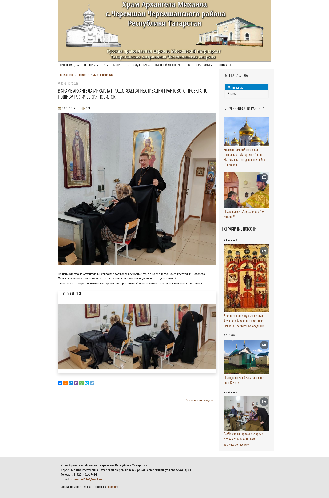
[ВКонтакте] (60, 383)
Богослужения (137, 65)
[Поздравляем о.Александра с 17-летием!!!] (247, 190)
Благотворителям (198, 65)
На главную (66, 75)
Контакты (224, 65)
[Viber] (76, 383)
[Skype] (87, 383)
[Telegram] (92, 383)
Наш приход (68, 65)
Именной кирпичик (168, 65)
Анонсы (232, 94)
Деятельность (113, 65)
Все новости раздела (199, 400)
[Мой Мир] (71, 383)
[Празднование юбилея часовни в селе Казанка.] (247, 357)
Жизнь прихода (103, 75)
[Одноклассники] (65, 383)
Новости (90, 65)
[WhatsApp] (81, 383)
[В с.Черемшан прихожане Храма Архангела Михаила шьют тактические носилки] (247, 413)
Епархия (111, 486)
